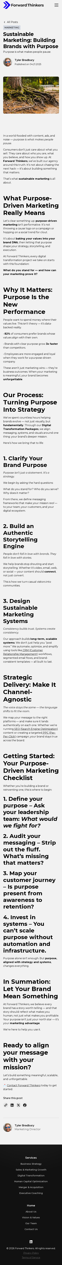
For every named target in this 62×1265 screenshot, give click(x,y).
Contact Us (31, 1229)
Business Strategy (31, 1163)
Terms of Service (31, 1257)
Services (31, 1157)
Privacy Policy (31, 1253)
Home (31, 1205)
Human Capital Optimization (31, 1181)
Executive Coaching (31, 1193)
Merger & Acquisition (31, 1187)
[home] (23, 5)
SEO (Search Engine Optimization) (36, 728)
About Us (31, 1211)
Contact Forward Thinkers (23, 1085)
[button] (56, 5)
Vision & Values (31, 1217)
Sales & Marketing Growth (31, 1169)
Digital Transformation (31, 1175)
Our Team (31, 1223)
